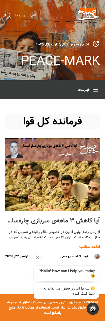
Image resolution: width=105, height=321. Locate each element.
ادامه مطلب (89, 247)
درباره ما (20, 15)
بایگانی (35, 15)
